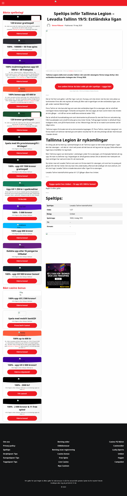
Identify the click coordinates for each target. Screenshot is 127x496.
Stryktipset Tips (10, 454)
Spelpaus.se (22, 29)
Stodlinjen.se (16, 29)
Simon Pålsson (57, 25)
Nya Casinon (63, 466)
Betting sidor (63, 442)
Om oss (6, 442)
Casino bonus (63, 454)
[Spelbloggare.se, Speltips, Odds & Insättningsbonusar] (63, 3)
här (32, 102)
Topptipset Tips (10, 462)
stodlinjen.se (26, 100)
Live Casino (63, 462)
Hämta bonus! (22, 34)
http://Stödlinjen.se (21, 77)
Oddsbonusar (63, 446)
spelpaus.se (33, 100)
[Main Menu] (4, 3)
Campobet (119, 462)
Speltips (6, 449)
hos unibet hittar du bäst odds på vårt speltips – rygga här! (84, 86)
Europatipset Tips (11, 458)
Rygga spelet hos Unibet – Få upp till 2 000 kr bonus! (72, 184)
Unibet (121, 454)
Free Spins (63, 458)
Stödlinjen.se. (71, 71)
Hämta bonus (22, 130)
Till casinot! (22, 394)
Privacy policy (9, 446)
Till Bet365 (22, 199)
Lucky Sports (118, 449)
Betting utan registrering (63, 449)
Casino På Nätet (116, 442)
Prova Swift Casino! (22, 325)
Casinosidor (118, 446)
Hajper (121, 458)
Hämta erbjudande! (22, 372)
